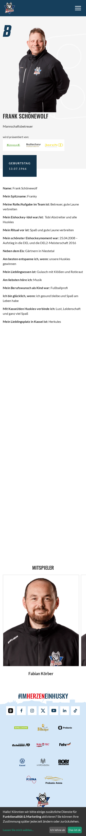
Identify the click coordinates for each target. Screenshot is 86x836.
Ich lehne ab (57, 830)
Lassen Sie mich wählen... (18, 830)
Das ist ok (75, 830)
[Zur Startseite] (9, 7)
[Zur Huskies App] (10, 710)
